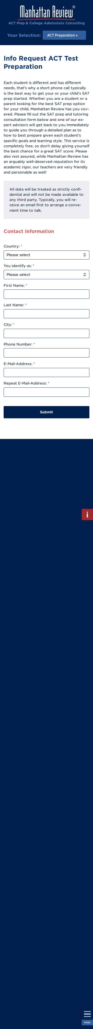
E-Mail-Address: (19, 364)
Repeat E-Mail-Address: (26, 383)
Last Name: (15, 305)
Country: (13, 246)
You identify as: (19, 266)
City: (9, 324)
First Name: (15, 285)
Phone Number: (19, 344)
